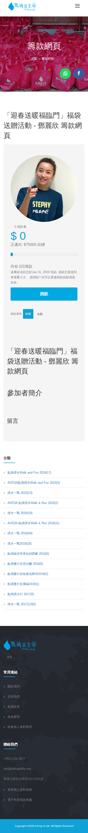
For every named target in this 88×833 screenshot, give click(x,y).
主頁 (34, 58)
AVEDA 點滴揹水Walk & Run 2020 (33, 503)
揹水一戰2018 (19, 543)
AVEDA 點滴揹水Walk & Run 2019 (33, 523)
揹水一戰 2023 (20, 493)
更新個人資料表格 (20, 789)
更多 (9, 657)
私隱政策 (14, 706)
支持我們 (14, 696)
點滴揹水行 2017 (21, 594)
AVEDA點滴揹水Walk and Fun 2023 (34, 482)
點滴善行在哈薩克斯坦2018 (28, 574)
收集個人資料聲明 (20, 727)
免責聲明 (14, 717)
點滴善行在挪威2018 (23, 584)
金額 (40, 314)
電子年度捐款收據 (20, 800)
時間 (28, 314)
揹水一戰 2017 (22, 604)
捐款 (44, 293)
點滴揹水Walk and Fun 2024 (29, 472)
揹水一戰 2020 (20, 513)
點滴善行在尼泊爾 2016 (25, 564)
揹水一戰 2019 (20, 533)
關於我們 (14, 686)
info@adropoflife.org (17, 768)
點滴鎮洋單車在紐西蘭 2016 (28, 553)
